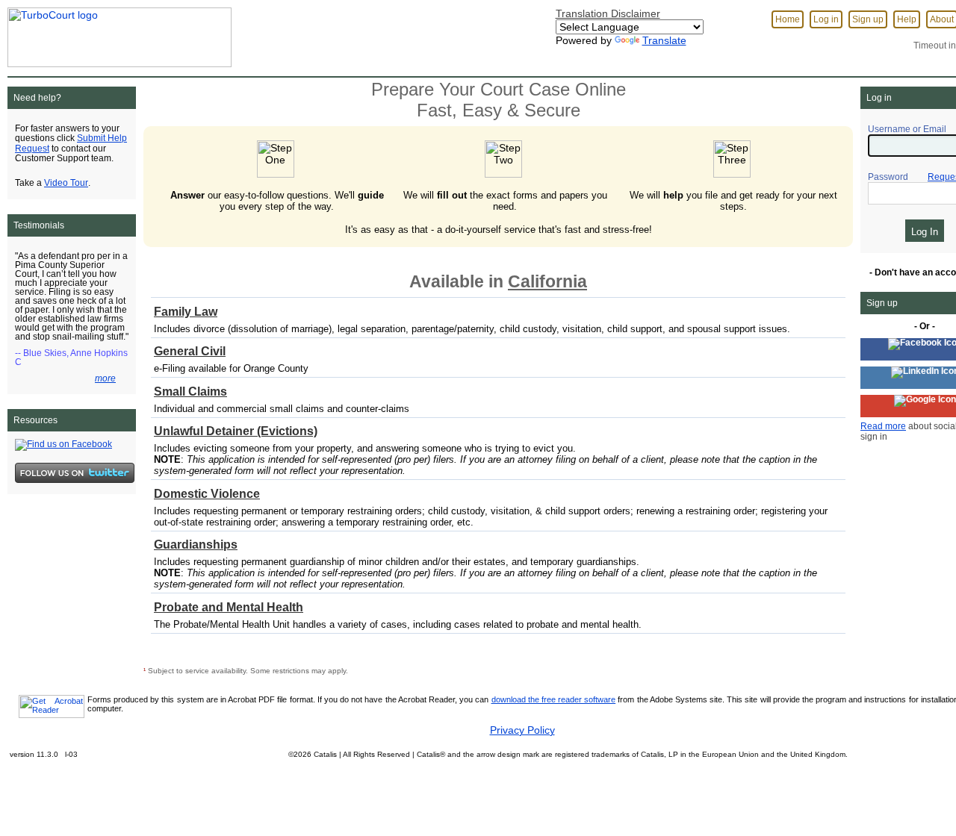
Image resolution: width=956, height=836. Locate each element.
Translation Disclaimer (608, 13)
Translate (664, 40)
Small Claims (190, 391)
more (105, 378)
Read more (883, 426)
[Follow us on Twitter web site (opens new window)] (74, 472)
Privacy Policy (522, 730)
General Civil (190, 351)
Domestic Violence (207, 493)
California (547, 281)
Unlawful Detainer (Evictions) (235, 431)
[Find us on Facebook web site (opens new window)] (63, 444)
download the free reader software (553, 699)
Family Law (185, 311)
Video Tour (66, 183)
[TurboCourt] (116, 33)
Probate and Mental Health (228, 607)
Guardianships (196, 544)
